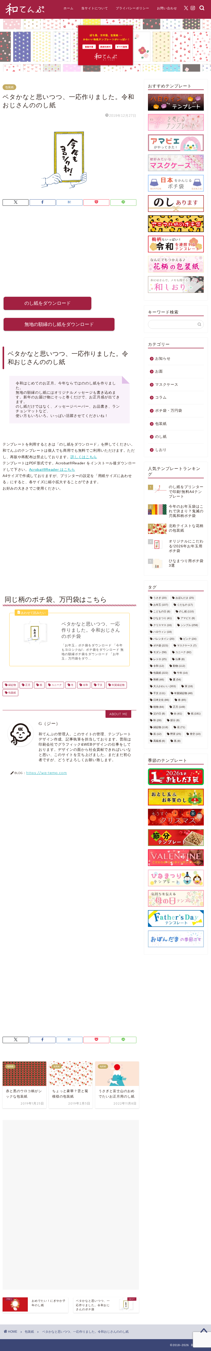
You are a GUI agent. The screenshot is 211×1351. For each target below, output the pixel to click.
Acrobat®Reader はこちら (52, 470)
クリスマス (162, 625)
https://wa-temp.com (46, 772)
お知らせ (163, 358)
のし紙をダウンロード (47, 303)
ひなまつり (162, 618)
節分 (174, 720)
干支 (99, 684)
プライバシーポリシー (132, 8)
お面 (159, 371)
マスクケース (166, 384)
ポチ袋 (160, 645)
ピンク (189, 638)
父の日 (159, 713)
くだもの (185, 604)
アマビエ (188, 618)
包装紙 (9, 87)
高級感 (159, 740)
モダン (159, 652)
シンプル (189, 625)
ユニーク (56, 684)
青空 (195, 734)
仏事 (179, 659)
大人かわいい (164, 686)
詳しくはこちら (84, 457)
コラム (161, 397)
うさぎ (159, 598)
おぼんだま (184, 598)
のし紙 (161, 437)
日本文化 (161, 700)
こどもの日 (161, 611)
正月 (27, 684)
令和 (85, 684)
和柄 (158, 679)
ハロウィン (162, 632)
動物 (179, 666)
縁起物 (11, 684)
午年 (182, 672)
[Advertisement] (69, 253)
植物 (158, 706)
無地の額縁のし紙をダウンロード (59, 324)
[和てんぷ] (25, 15)
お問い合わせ (167, 8)
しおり (161, 450)
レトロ (159, 659)
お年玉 (160, 604)
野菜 (175, 734)
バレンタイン (163, 638)
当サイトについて (94, 8)
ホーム (69, 8)
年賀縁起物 (118, 684)
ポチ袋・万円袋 (168, 411)
